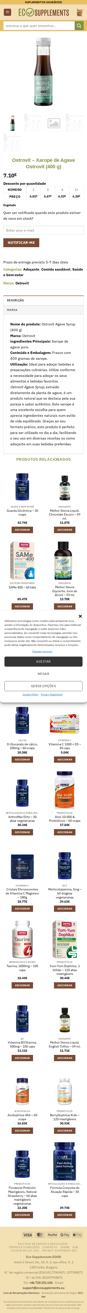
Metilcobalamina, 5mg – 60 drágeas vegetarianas (64, 893)
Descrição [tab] (15, 300)
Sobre (65, 1247)
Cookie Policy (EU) (25, 1250)
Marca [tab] (12, 310)
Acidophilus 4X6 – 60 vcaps (22, 1117)
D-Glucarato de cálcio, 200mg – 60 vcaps (22, 746)
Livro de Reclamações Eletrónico (21, 1293)
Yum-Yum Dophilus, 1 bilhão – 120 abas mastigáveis (65, 970)
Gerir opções (43, 686)
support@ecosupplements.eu (43, 1288)
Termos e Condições (24, 1247)
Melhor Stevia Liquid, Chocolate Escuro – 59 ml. (64, 514)
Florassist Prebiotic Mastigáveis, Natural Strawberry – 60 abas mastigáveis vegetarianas (22, 1196)
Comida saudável (55, 269)
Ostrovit (22, 283)
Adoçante (31, 269)
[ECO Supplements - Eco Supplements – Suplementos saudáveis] (44, 12)
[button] (80, 616)
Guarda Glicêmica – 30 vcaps (22, 513)
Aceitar (43, 661)
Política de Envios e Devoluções (43, 1243)
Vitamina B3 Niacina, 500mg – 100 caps (22, 1044)
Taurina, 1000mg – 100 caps (22, 968)
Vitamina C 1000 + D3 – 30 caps (65, 746)
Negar (43, 674)
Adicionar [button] (22, 529)
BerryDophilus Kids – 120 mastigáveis (64, 1117)
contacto (50, 1247)
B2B (75, 1247)
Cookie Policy (31, 694)
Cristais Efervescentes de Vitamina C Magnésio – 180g (22, 893)
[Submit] (79, 25)
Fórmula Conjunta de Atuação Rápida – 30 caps (64, 1192)
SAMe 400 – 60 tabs (22, 587)
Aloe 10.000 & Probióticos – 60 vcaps (65, 819)
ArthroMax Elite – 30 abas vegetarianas (22, 819)
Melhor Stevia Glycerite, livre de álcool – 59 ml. (64, 591)
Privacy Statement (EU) (59, 1250)
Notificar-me (21, 242)
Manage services (42, 651)
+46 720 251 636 (41, 1282)
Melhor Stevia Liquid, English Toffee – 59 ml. (65, 1044)
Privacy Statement (51, 694)
